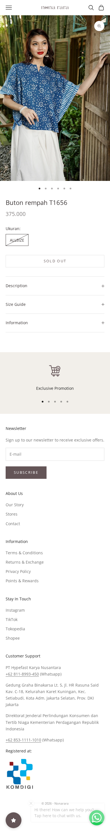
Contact (13, 523)
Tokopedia (15, 628)
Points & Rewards (22, 580)
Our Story (15, 504)
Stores (11, 514)
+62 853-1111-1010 (23, 740)
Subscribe (26, 472)
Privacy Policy (18, 571)
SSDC (64, 816)
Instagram (15, 610)
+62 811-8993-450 (22, 674)
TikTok (11, 619)
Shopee (13, 638)
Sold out (55, 260)
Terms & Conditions (24, 552)
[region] (55, 377)
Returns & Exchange (25, 562)
